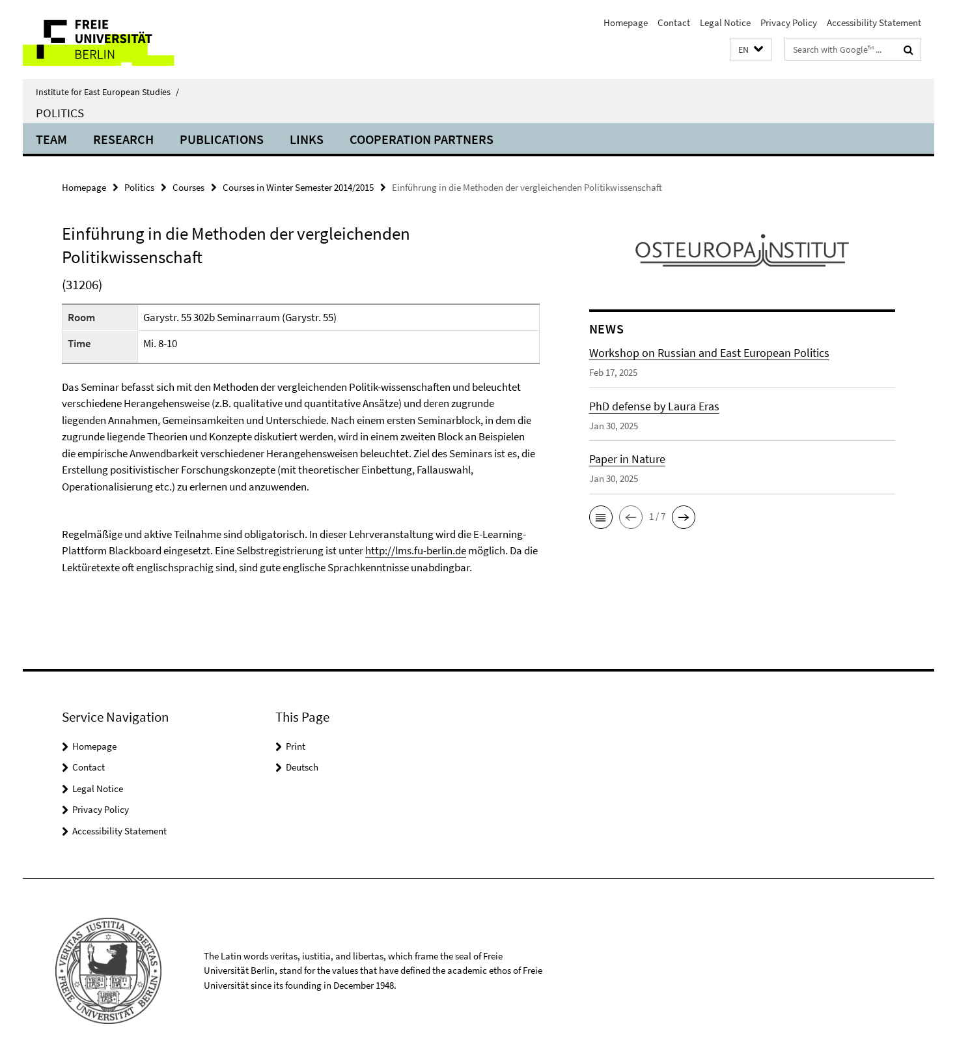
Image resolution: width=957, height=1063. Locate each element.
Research (123, 139)
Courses (188, 187)
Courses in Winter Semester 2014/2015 (298, 187)
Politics (60, 112)
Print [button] (295, 746)
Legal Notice (725, 22)
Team (51, 139)
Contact (674, 22)
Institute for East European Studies (107, 91)
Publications (222, 139)
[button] (750, 50)
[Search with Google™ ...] (908, 49)
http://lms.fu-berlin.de (415, 550)
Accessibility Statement (874, 22)
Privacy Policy (788, 22)
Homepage (625, 22)
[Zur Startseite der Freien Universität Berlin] (132, 39)
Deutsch (302, 767)
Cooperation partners (421, 139)
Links (307, 139)
